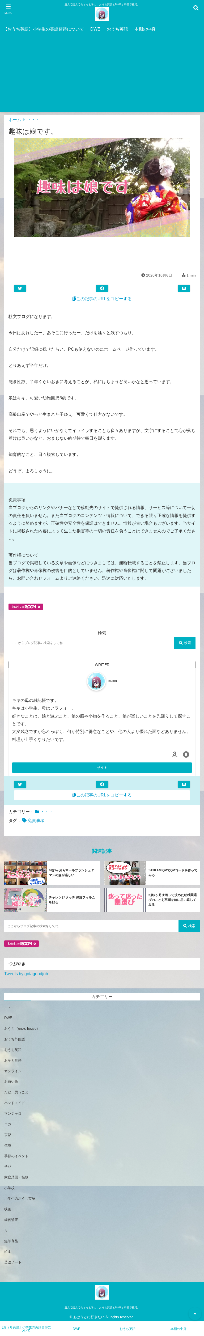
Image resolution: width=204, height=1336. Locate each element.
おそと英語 (13, 1060)
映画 (7, 1209)
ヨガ (7, 1124)
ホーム (14, 119)
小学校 (9, 1188)
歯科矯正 (11, 1220)
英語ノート (13, 1262)
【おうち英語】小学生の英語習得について (43, 29)
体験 (7, 1145)
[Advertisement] (102, 75)
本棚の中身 (145, 29)
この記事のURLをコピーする (104, 298)
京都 (7, 1135)
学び (7, 1167)
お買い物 (11, 1082)
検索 (187, 643)
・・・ (33, 119)
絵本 (7, 1252)
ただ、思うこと (16, 1092)
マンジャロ (13, 1114)
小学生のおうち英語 (19, 1199)
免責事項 (36, 820)
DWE (95, 29)
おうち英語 (117, 29)
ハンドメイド (14, 1103)
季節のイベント (16, 1156)
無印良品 (11, 1241)
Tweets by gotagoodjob (26, 974)
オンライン (13, 1071)
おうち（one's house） (22, 1028)
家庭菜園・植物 (16, 1177)
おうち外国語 (14, 1039)
